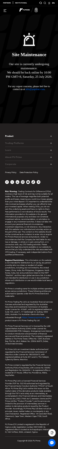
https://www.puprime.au (33, 317)
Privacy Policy (10, 172)
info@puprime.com (35, 89)
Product (9, 136)
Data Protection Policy (29, 172)
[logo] (31, 10)
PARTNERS (7, 3)
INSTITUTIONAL (21, 3)
